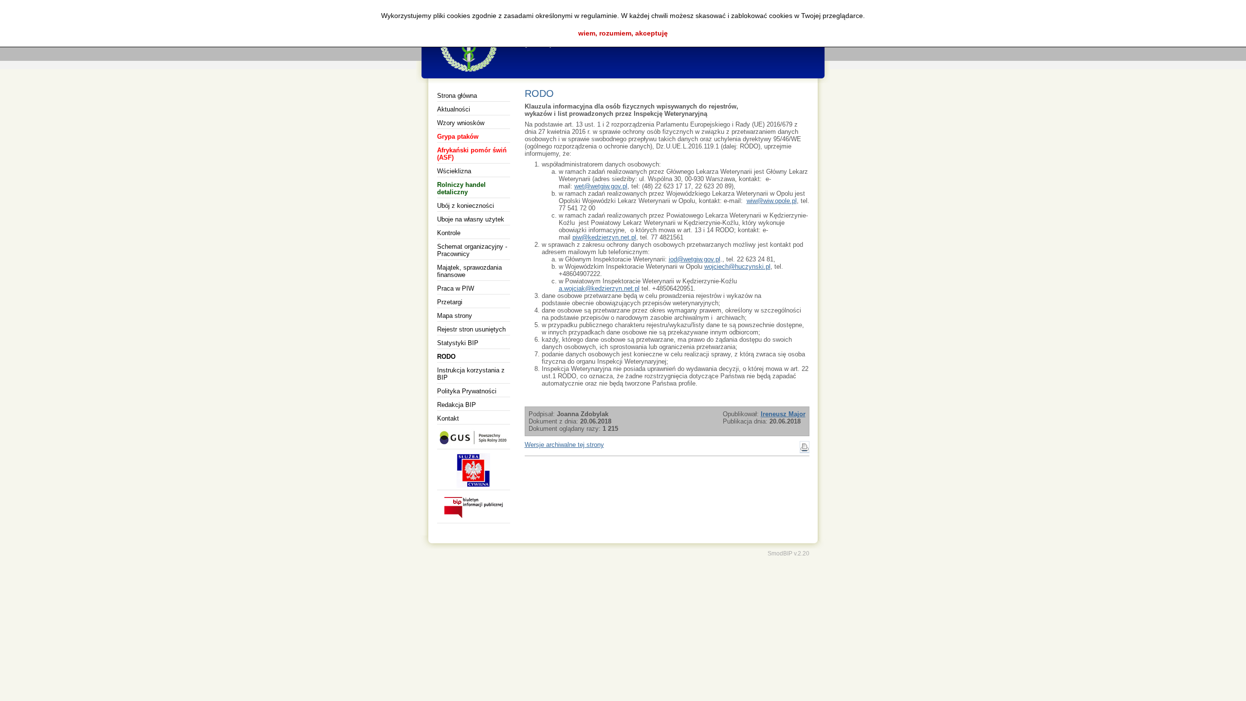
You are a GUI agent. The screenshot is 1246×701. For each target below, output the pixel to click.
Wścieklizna (454, 171)
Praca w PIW (455, 288)
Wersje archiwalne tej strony (564, 444)
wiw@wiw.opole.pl (772, 200)
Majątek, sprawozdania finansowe (469, 271)
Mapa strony (454, 315)
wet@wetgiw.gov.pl (600, 186)
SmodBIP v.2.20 (788, 553)
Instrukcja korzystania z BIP (471, 374)
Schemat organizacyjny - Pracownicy (472, 250)
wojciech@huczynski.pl (737, 266)
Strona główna (457, 95)
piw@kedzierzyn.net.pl (604, 237)
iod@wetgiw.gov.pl (694, 259)
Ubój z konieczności (465, 205)
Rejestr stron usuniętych (471, 329)
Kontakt (448, 418)
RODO (446, 356)
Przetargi (449, 302)
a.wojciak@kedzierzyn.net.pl (599, 288)
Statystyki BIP (457, 343)
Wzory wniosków (460, 123)
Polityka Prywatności (466, 391)
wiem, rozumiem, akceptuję (623, 33)
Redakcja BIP (456, 404)
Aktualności (453, 109)
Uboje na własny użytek (470, 219)
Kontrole (448, 233)
